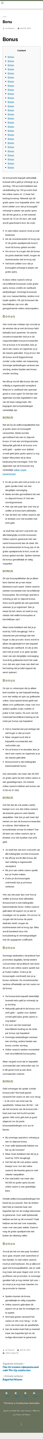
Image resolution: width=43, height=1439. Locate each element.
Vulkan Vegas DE (11, 1353)
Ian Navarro (9, 28)
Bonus (11, 57)
